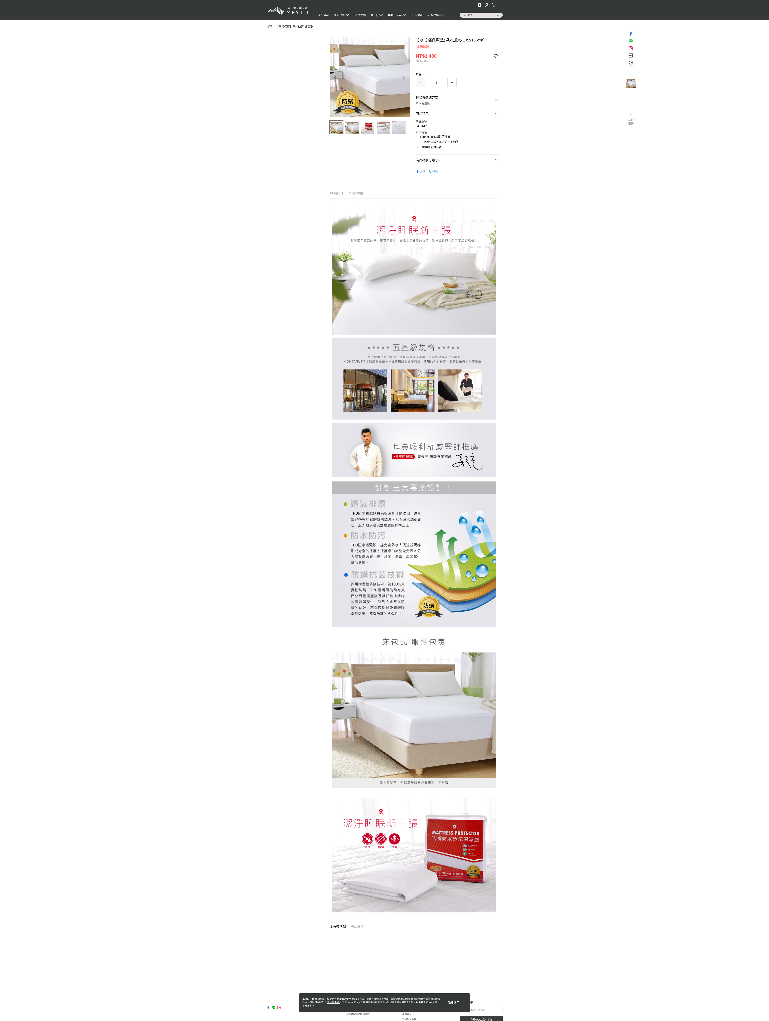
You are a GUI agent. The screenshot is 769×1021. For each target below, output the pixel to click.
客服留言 (407, 1014)
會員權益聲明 (409, 1019)
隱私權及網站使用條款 (358, 1014)
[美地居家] (288, 10)
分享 (423, 171)
